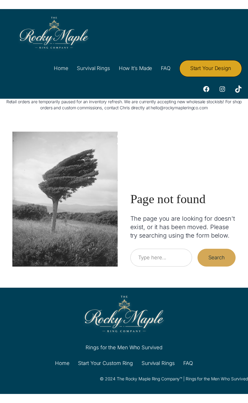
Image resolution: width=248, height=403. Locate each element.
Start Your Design (210, 68)
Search (216, 257)
